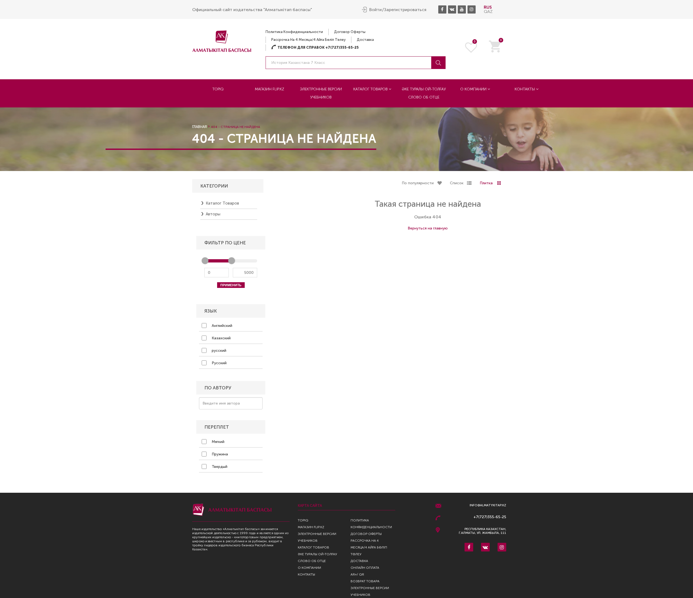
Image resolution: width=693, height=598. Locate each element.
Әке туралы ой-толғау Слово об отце (424, 93)
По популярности (418, 183)
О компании (474, 89)
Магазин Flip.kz (269, 89)
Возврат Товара (365, 581)
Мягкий (217, 441)
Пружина (219, 454)
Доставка (365, 40)
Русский (219, 363)
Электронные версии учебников (321, 93)
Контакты (525, 89)
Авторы (213, 214)
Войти (375, 9)
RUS (488, 7)
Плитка (486, 183)
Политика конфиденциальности (294, 32)
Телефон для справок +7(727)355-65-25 (314, 47)
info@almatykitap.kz (488, 505)
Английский (221, 325)
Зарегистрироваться (405, 9)
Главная (199, 127)
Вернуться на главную (428, 228)
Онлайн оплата (365, 568)
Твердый (219, 466)
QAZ (488, 11)
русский (218, 350)
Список (456, 183)
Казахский (221, 338)
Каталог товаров (371, 89)
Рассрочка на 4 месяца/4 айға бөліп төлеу (308, 40)
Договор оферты (349, 32)
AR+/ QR (357, 574)
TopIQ (218, 89)
